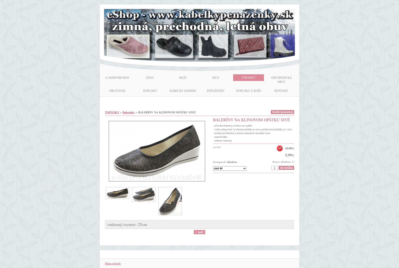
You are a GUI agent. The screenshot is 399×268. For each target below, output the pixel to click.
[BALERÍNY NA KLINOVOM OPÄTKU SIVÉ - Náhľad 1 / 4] (157, 151)
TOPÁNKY (112, 112)
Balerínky (129, 112)
